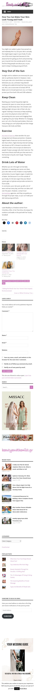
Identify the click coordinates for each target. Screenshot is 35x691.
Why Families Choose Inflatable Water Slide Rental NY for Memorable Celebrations (22, 510)
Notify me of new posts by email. (14, 367)
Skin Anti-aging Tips (7, 252)
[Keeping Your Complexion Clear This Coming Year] (8, 265)
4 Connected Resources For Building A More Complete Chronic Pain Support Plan (23, 498)
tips (4, 283)
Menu (9, 11)
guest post (19, 281)
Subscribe (8, 616)
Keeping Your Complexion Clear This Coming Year (8, 271)
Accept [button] (17, 688)
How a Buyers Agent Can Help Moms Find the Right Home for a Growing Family (22, 487)
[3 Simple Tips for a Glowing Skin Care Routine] (23, 247)
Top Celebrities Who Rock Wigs (19, 564)
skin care (26, 281)
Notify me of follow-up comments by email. (18, 364)
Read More (23, 688)
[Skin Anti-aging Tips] (8, 247)
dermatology (6, 193)
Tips (16, 24)
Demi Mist (17, 22)
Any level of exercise (8, 136)
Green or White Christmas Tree (23, 293)
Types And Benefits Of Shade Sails (20, 587)
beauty (4, 281)
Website (4, 350)
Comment (5, 311)
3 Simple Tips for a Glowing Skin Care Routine (22, 253)
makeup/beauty (9, 24)
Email (4, 343)
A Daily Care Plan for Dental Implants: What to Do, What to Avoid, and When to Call (22, 467)
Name (4, 335)
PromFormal (5, 547)
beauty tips (11, 281)
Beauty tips (25, 22)
